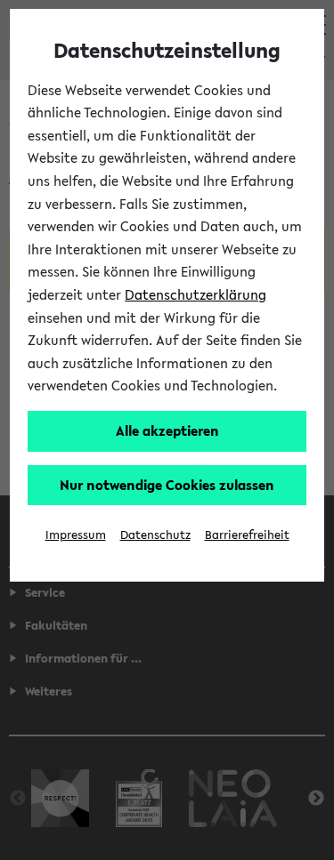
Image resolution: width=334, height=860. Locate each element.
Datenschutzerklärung (195, 294)
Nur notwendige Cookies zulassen (167, 484)
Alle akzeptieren (167, 430)
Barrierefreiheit (247, 534)
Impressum (75, 534)
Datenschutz (155, 534)
